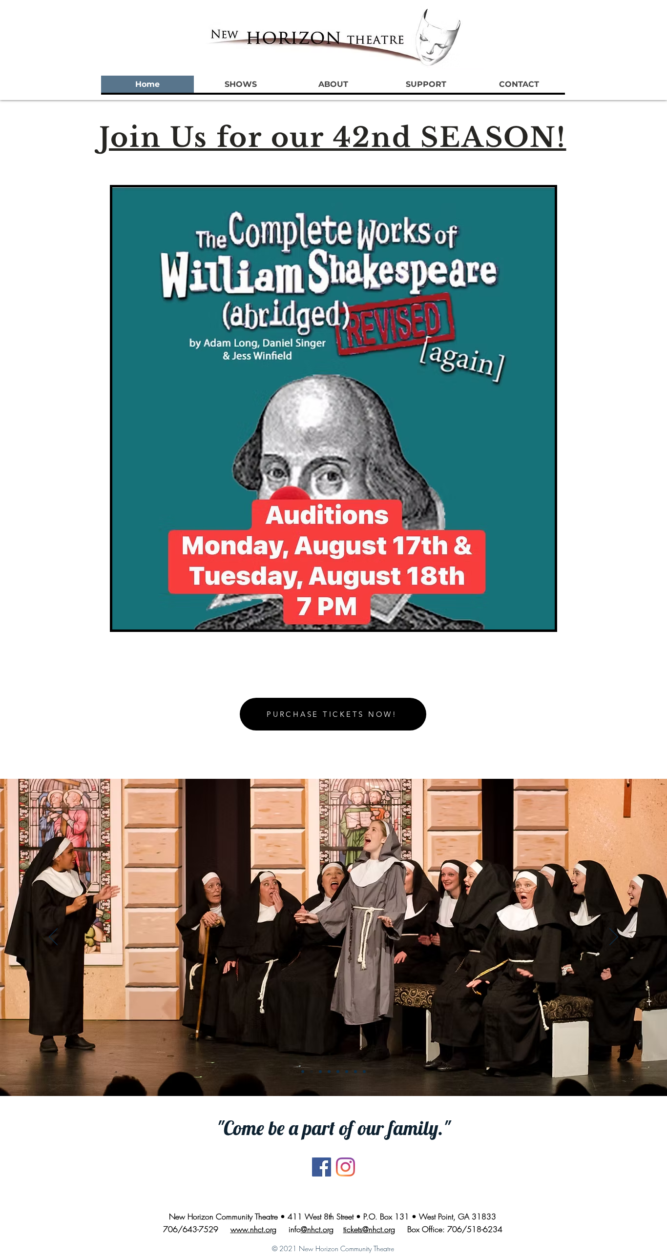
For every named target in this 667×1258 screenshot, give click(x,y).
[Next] (613, 937)
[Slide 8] (364, 1071)
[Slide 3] (320, 1071)
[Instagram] (345, 1167)
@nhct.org (317, 1229)
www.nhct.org (253, 1229)
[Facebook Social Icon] (321, 1167)
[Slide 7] (355, 1071)
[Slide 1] (302, 1071)
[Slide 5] (337, 1071)
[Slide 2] (311, 1071)
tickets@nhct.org (369, 1229)
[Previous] (53, 937)
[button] (240, 84)
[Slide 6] (346, 1071)
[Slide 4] (329, 1071)
